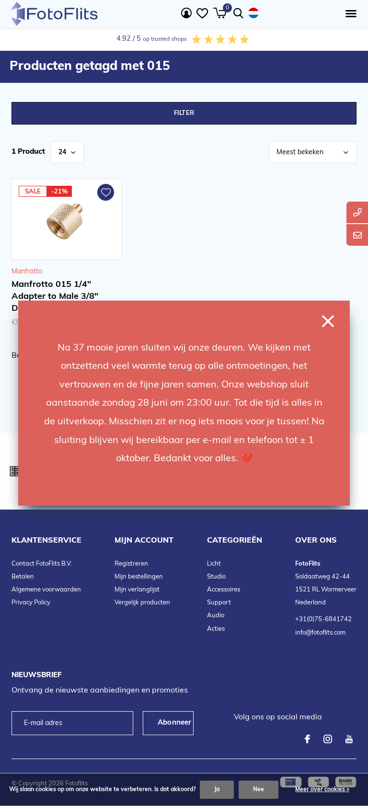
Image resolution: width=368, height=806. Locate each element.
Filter (184, 113)
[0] (219, 13)
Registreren (131, 564)
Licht (214, 564)
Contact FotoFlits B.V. (42, 564)
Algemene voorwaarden (46, 590)
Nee (258, 790)
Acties (216, 629)
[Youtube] (349, 738)
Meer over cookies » (322, 790)
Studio (216, 577)
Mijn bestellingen (139, 577)
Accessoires (223, 590)
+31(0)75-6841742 (323, 619)
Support (219, 603)
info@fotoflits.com (320, 633)
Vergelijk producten (142, 603)
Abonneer (175, 723)
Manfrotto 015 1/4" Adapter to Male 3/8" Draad (55, 297)
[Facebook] (307, 738)
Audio (215, 616)
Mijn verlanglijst (137, 590)
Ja (216, 790)
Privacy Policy (31, 603)
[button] (349, 14)
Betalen (23, 577)
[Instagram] (327, 738)
